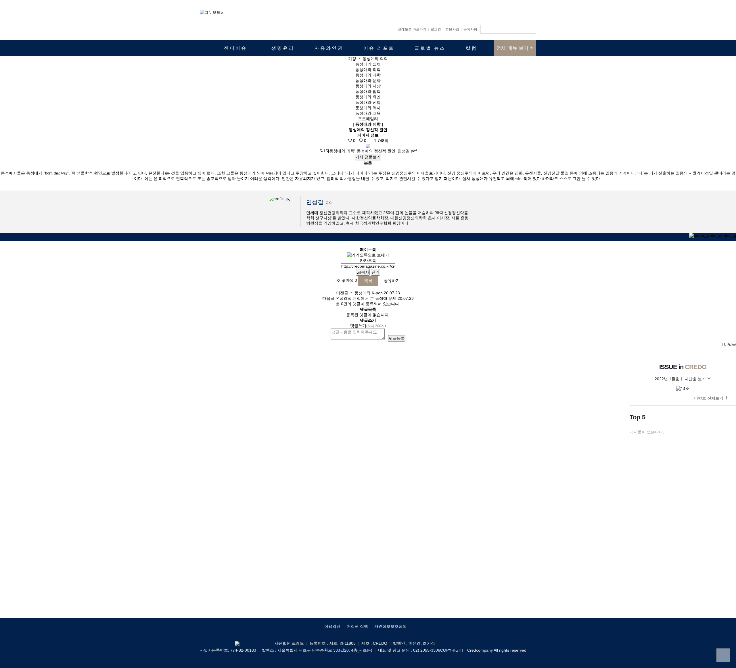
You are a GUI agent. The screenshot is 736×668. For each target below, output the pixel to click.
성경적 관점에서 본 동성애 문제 (368, 298)
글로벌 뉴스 (430, 48)
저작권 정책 (357, 626)
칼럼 (471, 48)
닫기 (375, 272)
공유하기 (391, 280)
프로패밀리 (368, 118)
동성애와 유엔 (368, 97)
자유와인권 (329, 48)
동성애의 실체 (368, 64)
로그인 (436, 29)
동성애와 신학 (368, 102)
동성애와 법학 (368, 91)
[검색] (530, 29)
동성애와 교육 (368, 113)
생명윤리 (282, 48)
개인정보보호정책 (390, 626)
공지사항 (470, 29)
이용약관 (332, 626)
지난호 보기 (696, 379)
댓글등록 (397, 338)
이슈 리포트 (378, 48)
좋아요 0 (348, 280)
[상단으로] (723, 655)
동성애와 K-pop (368, 293)
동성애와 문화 (368, 80)
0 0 (359, 140)
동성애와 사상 (368, 86)
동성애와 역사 (368, 107)
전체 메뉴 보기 (512, 48)
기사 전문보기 (368, 157)
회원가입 (452, 29)
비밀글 (730, 344)
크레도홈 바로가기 (412, 29)
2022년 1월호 (667, 379)
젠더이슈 (235, 48)
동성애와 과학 (368, 75)
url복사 (362, 272)
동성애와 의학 (368, 69)
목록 (368, 280)
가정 (352, 58)
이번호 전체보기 (709, 398)
